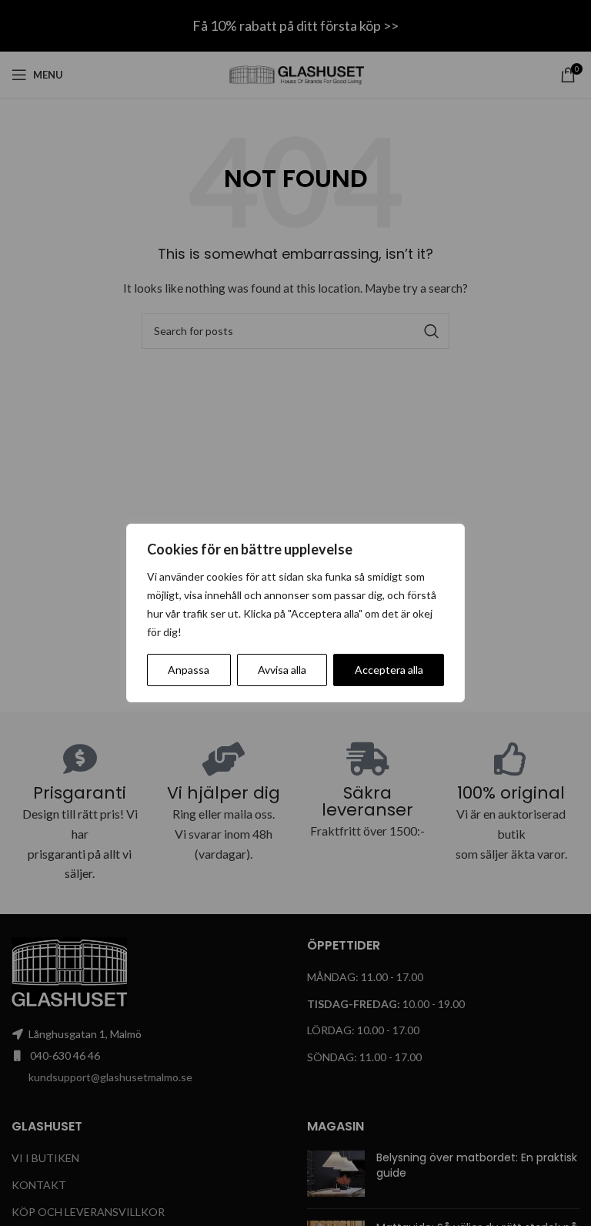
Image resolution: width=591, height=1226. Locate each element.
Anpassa (188, 669)
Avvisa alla (282, 669)
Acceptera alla (389, 669)
